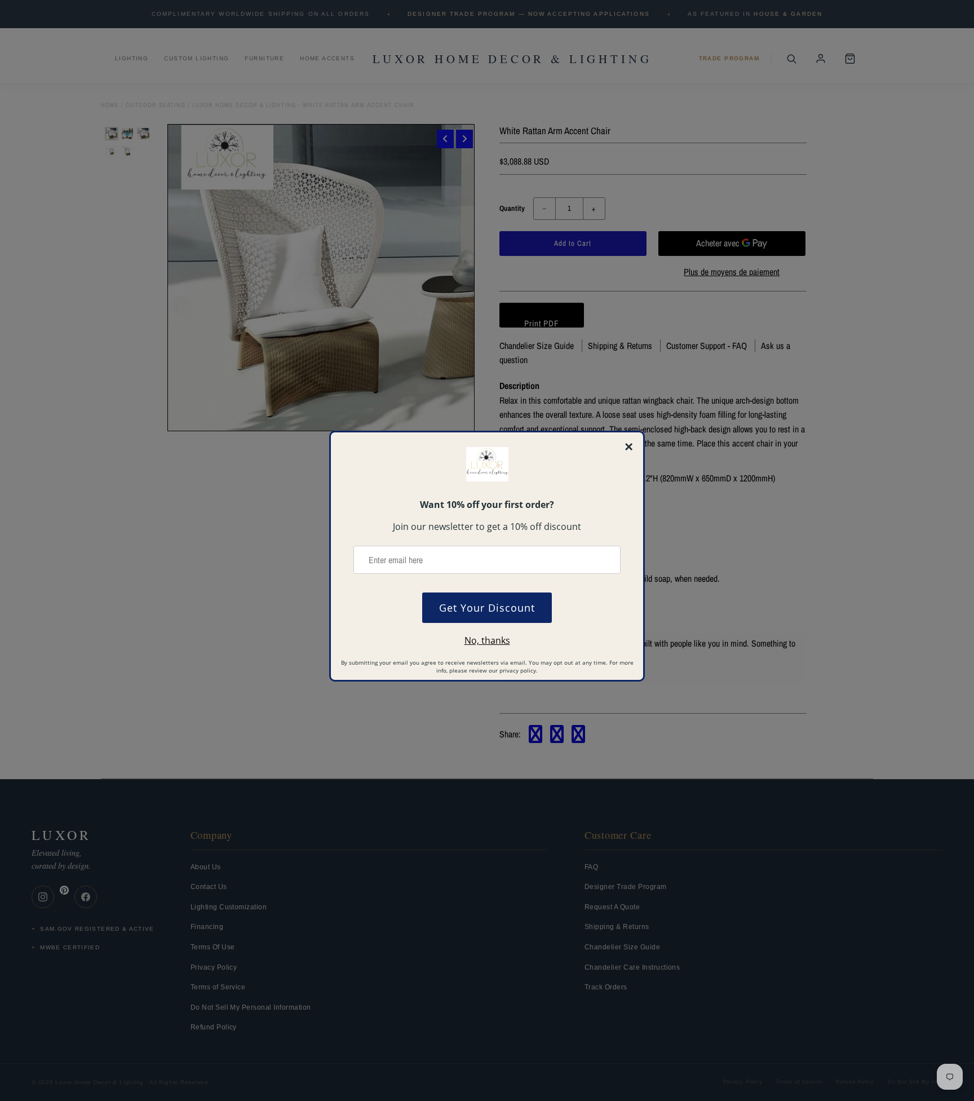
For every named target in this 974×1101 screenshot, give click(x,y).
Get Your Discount (487, 607)
